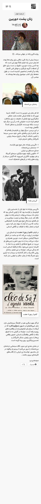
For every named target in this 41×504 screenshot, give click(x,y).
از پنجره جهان (20, 14)
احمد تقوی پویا (16, 24)
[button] (7, 6)
